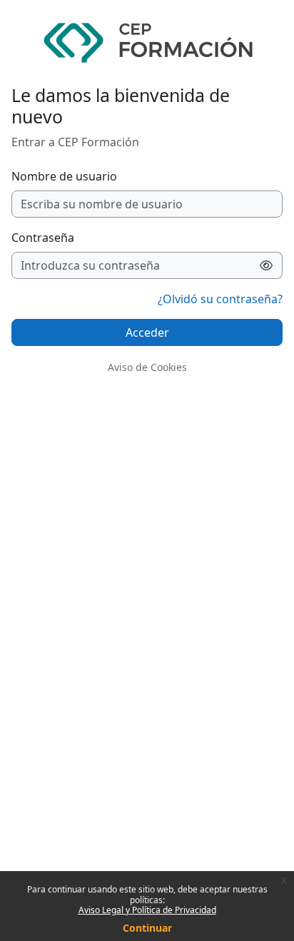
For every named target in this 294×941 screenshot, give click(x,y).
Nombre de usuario (64, 176)
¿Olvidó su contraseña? (220, 299)
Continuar (147, 928)
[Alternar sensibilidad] (266, 265)
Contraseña (42, 237)
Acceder (147, 332)
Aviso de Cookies (147, 367)
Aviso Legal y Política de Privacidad (147, 910)
